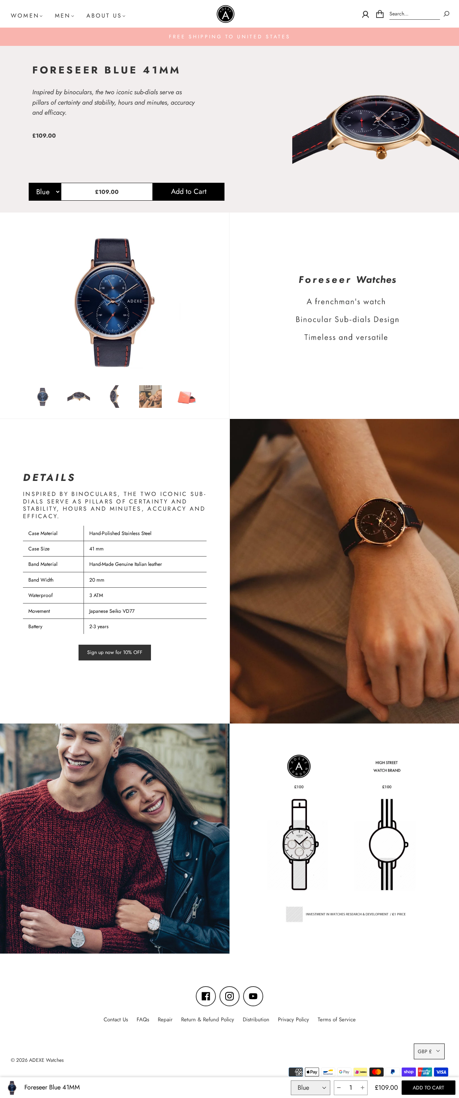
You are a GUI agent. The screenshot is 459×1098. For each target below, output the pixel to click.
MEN (63, 15)
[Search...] (414, 14)
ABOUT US (104, 15)
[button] (339, 1087)
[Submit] (446, 14)
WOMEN (25, 15)
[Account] (365, 14)
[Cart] (380, 14)
